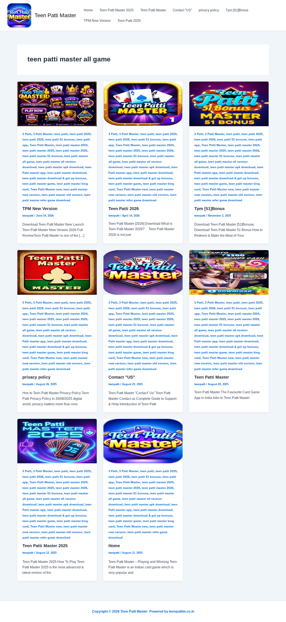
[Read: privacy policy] (57, 272)
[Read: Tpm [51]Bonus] (229, 103)
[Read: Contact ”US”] (143, 272)
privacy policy (209, 10)
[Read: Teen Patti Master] (229, 272)
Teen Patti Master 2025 (116, 10)
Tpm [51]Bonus (237, 10)
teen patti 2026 (33, 139)
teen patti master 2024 (72, 145)
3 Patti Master (43, 134)
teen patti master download (66, 172)
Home (88, 10)
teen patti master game (38, 183)
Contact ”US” (182, 10)
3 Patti (26, 134)
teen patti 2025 (80, 134)
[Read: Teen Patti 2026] (143, 103)
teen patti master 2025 (38, 150)
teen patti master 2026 (71, 150)
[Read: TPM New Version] (57, 103)
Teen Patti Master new (46, 189)
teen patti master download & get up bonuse (54, 178)
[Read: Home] (143, 441)
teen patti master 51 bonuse (42, 156)
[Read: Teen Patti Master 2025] (57, 441)
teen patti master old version (61, 194)
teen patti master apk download (61, 167)
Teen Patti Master (55, 15)
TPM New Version (97, 20)
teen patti (61, 134)
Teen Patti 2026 (129, 20)
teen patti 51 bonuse (60, 139)
